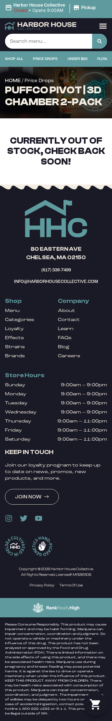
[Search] (99, 41)
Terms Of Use (71, 585)
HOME (13, 80)
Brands (15, 355)
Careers (69, 355)
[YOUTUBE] (38, 518)
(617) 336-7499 (56, 270)
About (66, 310)
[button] (51, 7)
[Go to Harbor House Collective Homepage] (56, 218)
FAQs (65, 337)
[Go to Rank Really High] (56, 607)
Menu (12, 310)
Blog (63, 346)
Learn (65, 328)
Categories (19, 319)
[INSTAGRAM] (8, 518)
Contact (69, 319)
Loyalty (14, 328)
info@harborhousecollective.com (56, 281)
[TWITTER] (23, 518)
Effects (14, 337)
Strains (15, 346)
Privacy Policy (42, 585)
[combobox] (48, 41)
